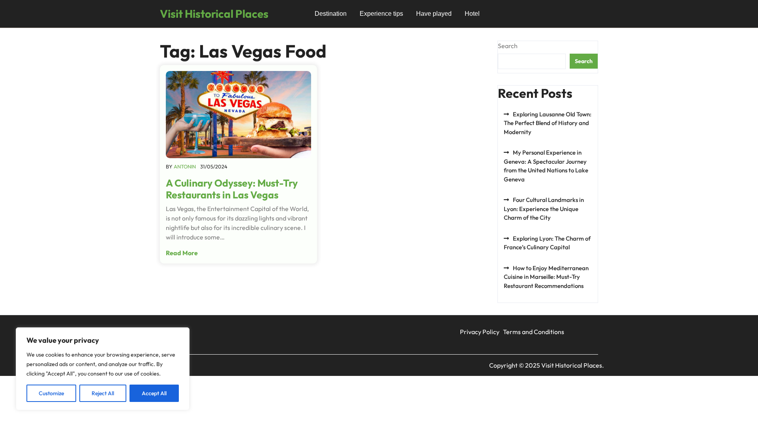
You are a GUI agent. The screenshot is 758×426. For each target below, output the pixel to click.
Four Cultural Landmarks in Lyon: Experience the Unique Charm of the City (544, 208)
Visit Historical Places (214, 14)
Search (508, 46)
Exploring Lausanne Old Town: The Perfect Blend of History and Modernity (547, 123)
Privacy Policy (479, 332)
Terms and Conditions (533, 332)
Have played (434, 13)
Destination (331, 13)
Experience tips (381, 13)
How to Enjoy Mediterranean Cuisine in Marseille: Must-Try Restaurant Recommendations (546, 277)
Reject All (103, 393)
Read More (182, 253)
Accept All (154, 393)
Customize (51, 393)
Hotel (472, 13)
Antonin (185, 166)
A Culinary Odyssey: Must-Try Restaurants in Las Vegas (232, 189)
